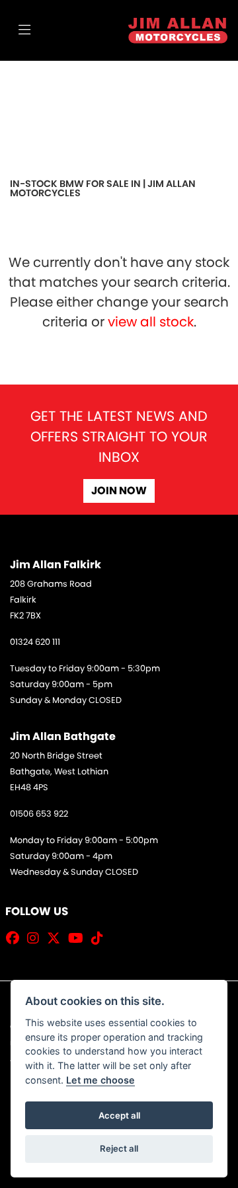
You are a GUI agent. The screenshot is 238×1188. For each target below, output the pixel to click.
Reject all (119, 1148)
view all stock (151, 322)
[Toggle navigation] (24, 30)
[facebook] (15, 938)
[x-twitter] (56, 938)
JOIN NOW (119, 490)
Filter (188, 83)
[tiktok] (100, 938)
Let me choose (100, 1080)
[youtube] (79, 938)
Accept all (119, 1115)
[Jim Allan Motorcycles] (177, 29)
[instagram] (36, 938)
